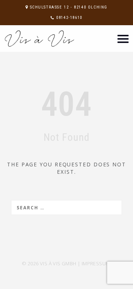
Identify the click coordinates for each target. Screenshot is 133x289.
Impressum (96, 263)
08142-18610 (69, 17)
